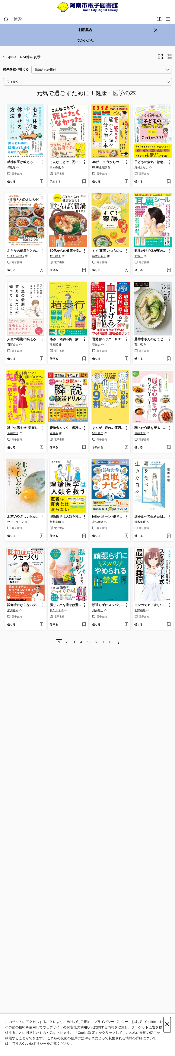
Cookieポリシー (34, 1043)
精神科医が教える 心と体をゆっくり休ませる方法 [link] (23, 162)
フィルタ (13, 82)
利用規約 (83, 1022)
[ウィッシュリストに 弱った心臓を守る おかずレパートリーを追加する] (168, 447)
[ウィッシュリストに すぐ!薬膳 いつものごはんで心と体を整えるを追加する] (126, 270)
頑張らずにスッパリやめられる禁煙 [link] (108, 605)
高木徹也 (55, 167)
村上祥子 (55, 256)
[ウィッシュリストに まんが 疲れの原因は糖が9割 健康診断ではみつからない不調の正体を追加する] (126, 447)
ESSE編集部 (99, 167)
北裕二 (138, 256)
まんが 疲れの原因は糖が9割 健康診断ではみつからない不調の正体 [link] (108, 428)
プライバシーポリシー (111, 1022)
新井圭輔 (55, 522)
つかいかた (85, 40)
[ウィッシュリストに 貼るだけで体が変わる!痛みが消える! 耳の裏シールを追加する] (168, 270)
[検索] (6, 19)
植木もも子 (99, 256)
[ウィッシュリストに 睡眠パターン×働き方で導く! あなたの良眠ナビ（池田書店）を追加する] (126, 536)
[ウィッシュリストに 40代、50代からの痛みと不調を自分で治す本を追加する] (126, 182)
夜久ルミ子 (57, 610)
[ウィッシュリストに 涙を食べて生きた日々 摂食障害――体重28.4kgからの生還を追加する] (168, 536)
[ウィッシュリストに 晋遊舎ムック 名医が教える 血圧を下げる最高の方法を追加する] (126, 359)
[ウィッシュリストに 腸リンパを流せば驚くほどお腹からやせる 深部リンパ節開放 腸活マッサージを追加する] (84, 625)
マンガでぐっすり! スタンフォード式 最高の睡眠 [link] (150, 605)
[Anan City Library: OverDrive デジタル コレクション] (87, 7)
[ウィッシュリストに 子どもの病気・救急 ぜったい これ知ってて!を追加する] (168, 182)
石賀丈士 (12, 344)
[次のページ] (118, 642)
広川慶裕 (12, 610)
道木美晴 (140, 522)
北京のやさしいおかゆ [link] (23, 517)
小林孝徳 (97, 522)
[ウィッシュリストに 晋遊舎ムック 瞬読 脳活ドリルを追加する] (84, 447)
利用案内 (85, 30)
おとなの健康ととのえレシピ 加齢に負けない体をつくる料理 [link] (23, 251)
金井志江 (12, 433)
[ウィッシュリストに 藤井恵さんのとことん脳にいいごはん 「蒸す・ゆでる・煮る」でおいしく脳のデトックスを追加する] (168, 359)
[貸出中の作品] (159, 20)
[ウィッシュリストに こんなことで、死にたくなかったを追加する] (84, 182)
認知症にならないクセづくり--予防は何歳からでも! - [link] (23, 605)
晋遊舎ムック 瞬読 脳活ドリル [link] (66, 428)
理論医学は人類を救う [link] (66, 517)
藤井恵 (138, 344)
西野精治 (140, 610)
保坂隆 (11, 167)
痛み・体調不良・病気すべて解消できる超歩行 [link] (66, 339)
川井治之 (97, 610)
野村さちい (141, 167)
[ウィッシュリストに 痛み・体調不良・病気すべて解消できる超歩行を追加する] (84, 359)
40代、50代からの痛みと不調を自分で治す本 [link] (108, 162)
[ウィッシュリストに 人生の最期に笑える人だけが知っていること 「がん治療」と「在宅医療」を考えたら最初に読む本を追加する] (41, 359)
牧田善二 (97, 433)
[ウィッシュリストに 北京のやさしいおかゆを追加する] (41, 536)
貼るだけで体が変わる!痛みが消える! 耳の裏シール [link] (150, 251)
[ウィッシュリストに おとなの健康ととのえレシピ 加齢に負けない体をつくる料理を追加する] (41, 270)
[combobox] (78, 19)
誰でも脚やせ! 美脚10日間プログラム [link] (23, 428)
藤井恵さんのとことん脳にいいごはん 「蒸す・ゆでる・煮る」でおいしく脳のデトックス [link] (150, 339)
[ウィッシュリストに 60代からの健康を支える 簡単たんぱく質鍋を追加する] (84, 270)
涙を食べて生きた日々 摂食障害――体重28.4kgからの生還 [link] (150, 517)
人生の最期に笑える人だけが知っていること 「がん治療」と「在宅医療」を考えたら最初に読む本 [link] (23, 339)
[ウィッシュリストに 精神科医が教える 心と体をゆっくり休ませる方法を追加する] (41, 182)
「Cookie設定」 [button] (86, 1033)
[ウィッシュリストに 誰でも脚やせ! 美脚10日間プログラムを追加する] (41, 447)
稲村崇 (54, 344)
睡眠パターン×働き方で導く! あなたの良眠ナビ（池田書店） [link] (108, 517)
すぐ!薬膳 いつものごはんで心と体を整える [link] (108, 251)
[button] (160, 58)
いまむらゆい (15, 256)
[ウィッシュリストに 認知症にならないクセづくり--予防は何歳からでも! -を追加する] (41, 625)
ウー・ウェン (15, 522)
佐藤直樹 (140, 433)
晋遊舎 (96, 344)
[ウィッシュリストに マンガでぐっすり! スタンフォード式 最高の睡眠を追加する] (168, 625)
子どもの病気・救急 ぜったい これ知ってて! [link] (150, 162)
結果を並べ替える (16, 69)
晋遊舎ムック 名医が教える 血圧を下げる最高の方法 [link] (108, 339)
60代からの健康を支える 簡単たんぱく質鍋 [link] (66, 251)
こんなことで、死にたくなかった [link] (66, 162)
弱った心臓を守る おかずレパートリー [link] (150, 428)
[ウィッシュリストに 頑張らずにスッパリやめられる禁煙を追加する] (126, 625)
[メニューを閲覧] (168, 19)
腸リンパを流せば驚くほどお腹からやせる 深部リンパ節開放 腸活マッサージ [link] (66, 605)
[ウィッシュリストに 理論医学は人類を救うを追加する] (84, 536)
